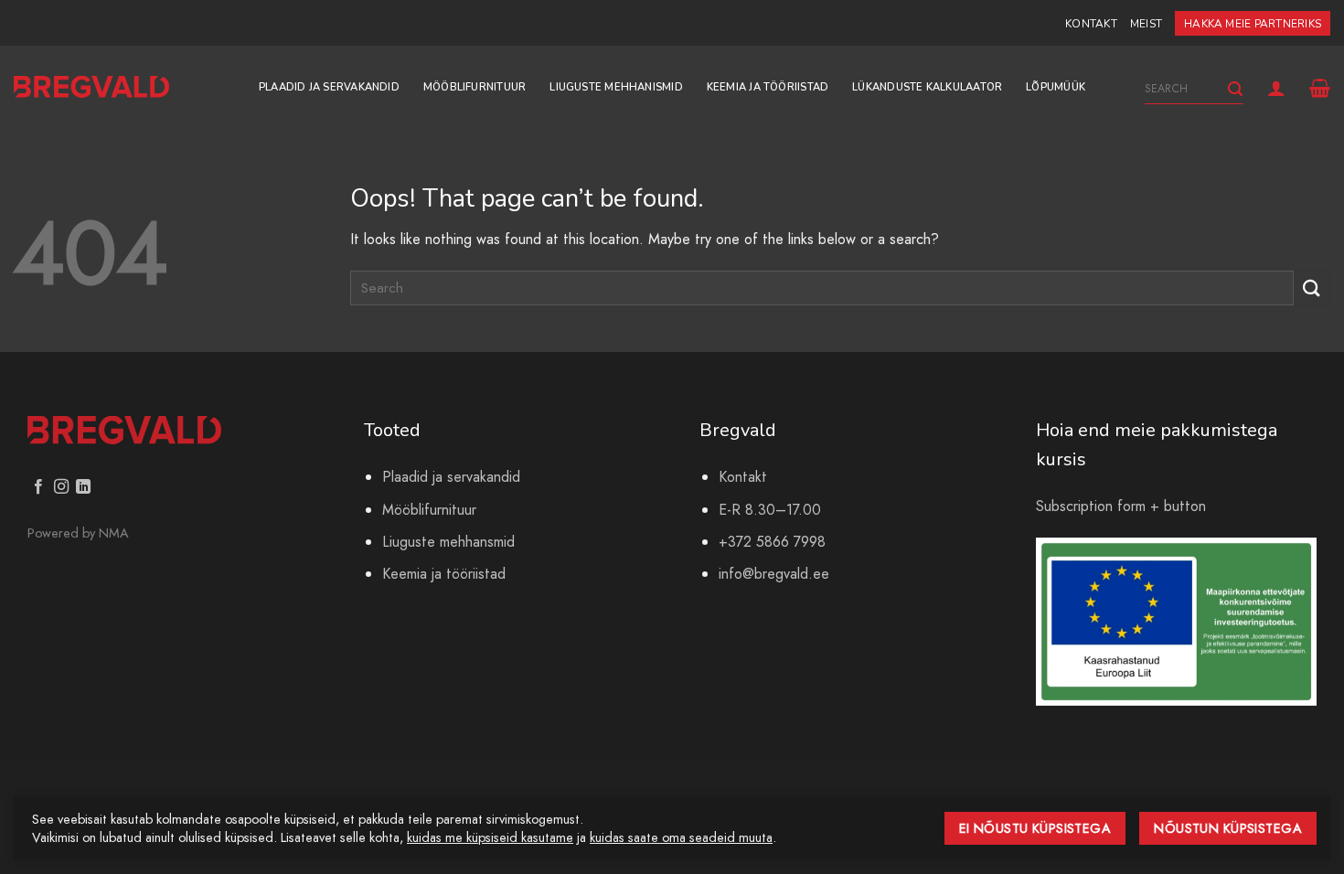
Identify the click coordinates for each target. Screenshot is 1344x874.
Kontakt (1091, 23)
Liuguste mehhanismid (615, 87)
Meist (1146, 23)
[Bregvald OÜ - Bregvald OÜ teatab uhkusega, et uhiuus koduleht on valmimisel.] (91, 87)
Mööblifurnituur (474, 87)
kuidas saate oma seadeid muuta (681, 837)
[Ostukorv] (1319, 88)
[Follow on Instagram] (61, 487)
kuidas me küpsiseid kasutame (490, 837)
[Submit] (1235, 89)
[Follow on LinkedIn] (83, 487)
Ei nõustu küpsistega (1035, 828)
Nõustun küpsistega (1228, 828)
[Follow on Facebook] (38, 487)
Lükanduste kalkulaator (927, 87)
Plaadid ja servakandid (329, 87)
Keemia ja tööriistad (767, 87)
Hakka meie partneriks (1252, 23)
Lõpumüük (1055, 87)
